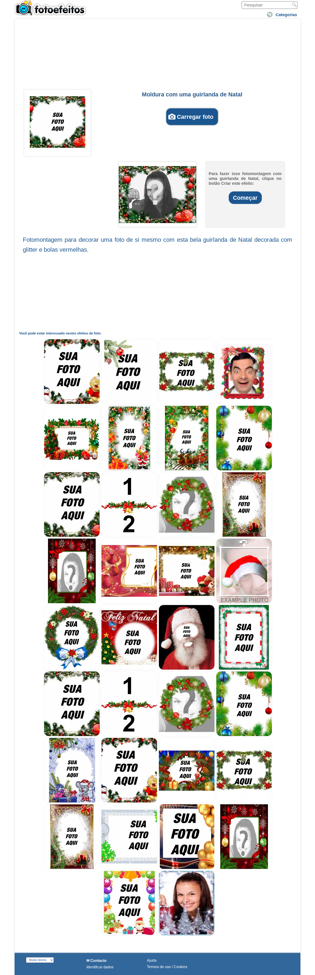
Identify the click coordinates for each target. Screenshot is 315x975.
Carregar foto (195, 116)
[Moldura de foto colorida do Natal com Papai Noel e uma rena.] (129, 934)
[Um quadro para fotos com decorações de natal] (72, 469)
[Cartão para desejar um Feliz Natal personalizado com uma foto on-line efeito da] (129, 669)
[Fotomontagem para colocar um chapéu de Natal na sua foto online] (244, 602)
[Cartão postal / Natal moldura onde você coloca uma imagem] (129, 403)
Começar (245, 197)
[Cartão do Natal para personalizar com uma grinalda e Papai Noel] (186, 469)
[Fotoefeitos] (53, 8)
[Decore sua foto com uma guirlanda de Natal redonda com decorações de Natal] (186, 536)
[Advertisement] (157, 55)
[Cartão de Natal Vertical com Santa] (129, 469)
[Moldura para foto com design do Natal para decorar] (129, 868)
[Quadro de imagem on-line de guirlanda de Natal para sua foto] (72, 536)
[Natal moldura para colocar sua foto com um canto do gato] (72, 403)
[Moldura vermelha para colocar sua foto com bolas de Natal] (129, 602)
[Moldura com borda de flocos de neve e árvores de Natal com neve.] (186, 934)
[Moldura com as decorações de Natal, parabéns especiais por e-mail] (244, 669)
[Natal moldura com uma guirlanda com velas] (186, 802)
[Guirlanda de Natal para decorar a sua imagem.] (244, 735)
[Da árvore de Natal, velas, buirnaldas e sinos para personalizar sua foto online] (244, 536)
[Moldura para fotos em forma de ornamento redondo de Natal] (72, 669)
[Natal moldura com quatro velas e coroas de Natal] (186, 602)
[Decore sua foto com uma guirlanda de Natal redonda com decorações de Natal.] (186, 735)
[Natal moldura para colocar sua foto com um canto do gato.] (129, 802)
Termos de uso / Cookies (167, 967)
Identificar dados (99, 967)
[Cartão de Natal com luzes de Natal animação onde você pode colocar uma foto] (244, 403)
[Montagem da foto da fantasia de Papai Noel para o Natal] (186, 669)
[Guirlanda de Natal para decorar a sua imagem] (244, 469)
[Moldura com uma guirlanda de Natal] (57, 122)
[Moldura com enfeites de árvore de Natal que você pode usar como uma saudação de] (186, 403)
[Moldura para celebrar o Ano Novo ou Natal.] (186, 868)
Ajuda (152, 960)
